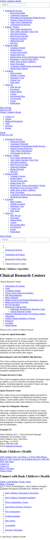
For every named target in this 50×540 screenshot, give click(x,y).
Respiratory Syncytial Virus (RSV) (24, 59)
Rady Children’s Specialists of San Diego (22, 493)
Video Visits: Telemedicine (21, 22)
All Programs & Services (20, 25)
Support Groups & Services (21, 20)
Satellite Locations (17, 75)
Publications (15, 103)
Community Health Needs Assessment (25, 66)
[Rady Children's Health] (10, 112)
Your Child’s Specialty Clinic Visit (24, 31)
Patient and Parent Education (16, 302)
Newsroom (14, 89)
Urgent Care (15, 80)
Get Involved (15, 99)
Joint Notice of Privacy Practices (18, 507)
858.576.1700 (5, 110)
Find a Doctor (5, 108)
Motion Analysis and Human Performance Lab (24, 300)
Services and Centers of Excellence (19, 293)
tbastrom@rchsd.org (14, 446)
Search (3, 132)
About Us (9, 85)
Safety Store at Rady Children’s (23, 62)
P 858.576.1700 (6, 135)
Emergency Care (17, 78)
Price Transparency (13, 511)
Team (7, 288)
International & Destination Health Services (27, 18)
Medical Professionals (14, 121)
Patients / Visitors (12, 27)
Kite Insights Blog (17, 96)
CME (7, 123)
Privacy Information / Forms (16, 502)
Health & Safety (11, 45)
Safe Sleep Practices (18, 34)
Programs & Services (13, 11)
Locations (9, 71)
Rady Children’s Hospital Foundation (20, 498)
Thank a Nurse (6, 471)
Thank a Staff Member (9, 482)
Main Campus (16, 73)
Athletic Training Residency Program (20, 318)
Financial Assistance (18, 38)
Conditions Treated (13, 291)
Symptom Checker (17, 48)
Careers (13, 94)
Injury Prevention (17, 64)
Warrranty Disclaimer (13, 530)
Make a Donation (7, 468)
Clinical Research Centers (20, 311)
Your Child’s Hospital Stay (21, 29)
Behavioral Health (17, 13)
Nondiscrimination (12, 516)
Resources (9, 321)
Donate (8, 128)
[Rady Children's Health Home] (10, 1)
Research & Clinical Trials (15, 259)
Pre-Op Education (12, 304)
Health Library (16, 50)
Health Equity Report (19, 68)
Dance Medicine (11, 298)
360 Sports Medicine (13, 295)
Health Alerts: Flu (17, 55)
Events (13, 101)
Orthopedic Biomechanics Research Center (27, 309)
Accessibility (10, 525)
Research (9, 126)
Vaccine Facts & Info (18, 52)
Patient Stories (16, 92)
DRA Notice (10, 521)
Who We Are (15, 87)
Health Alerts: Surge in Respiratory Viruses (27, 57)
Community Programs (19, 15)
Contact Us (9, 117)
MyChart (14, 43)
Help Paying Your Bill (19, 36)
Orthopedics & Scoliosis (15, 254)
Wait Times (14, 82)
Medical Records (17, 41)
